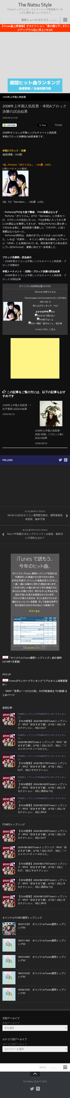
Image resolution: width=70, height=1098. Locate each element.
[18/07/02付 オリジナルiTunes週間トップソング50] (8, 977)
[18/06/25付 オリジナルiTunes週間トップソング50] (8, 994)
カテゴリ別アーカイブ (14, 1044)
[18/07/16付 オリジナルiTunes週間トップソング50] (8, 945)
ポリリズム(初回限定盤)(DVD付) (35, 286)
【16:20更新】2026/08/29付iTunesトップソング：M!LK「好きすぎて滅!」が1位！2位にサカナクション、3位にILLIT (42, 724)
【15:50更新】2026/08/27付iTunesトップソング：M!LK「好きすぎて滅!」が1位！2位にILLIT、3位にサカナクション (42, 766)
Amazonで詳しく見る (45, 329)
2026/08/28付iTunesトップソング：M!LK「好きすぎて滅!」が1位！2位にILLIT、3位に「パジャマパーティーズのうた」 (42, 745)
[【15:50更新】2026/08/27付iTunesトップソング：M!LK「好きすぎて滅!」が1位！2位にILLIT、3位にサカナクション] (8, 760)
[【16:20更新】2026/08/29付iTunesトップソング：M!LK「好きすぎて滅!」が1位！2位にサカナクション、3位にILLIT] (8, 718)
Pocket (58, 125)
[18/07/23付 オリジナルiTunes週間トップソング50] (8, 928)
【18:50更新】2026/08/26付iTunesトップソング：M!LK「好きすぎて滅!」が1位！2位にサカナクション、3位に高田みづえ (42, 788)
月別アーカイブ (11, 1023)
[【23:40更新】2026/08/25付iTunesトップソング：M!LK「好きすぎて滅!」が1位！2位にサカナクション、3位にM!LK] (8, 803)
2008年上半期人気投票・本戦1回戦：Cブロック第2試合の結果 (49, 434)
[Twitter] (60, 460)
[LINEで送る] (9, 125)
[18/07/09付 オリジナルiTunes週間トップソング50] (8, 961)
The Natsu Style (35, 5)
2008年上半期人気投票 (14, 97)
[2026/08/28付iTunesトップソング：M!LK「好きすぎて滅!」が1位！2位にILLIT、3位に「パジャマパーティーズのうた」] (8, 739)
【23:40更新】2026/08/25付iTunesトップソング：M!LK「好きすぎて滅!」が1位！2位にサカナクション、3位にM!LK (42, 809)
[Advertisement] (35, 54)
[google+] (66, 460)
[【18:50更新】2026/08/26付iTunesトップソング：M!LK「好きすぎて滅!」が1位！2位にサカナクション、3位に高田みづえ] (8, 782)
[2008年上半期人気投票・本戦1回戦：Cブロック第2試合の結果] (51, 413)
